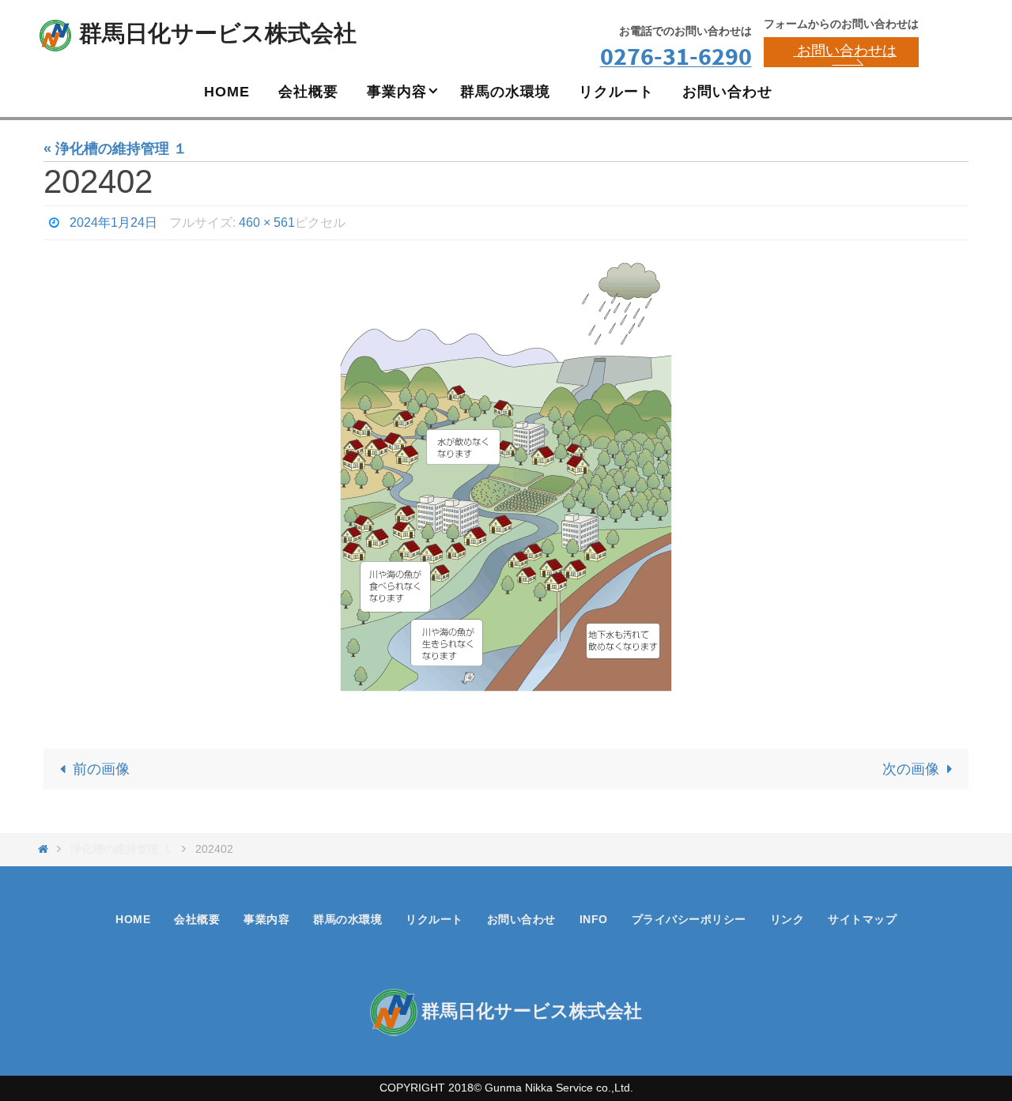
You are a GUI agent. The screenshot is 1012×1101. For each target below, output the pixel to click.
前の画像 (101, 769)
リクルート (434, 919)
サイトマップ (862, 919)
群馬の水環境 (347, 919)
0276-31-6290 (676, 56)
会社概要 (197, 919)
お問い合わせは (845, 50)
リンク (787, 919)
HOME (132, 919)
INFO (594, 919)
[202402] (506, 484)
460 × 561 (267, 222)
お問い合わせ (521, 919)
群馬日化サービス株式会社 (218, 33)
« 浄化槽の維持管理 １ (115, 148)
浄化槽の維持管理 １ (121, 849)
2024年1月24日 (113, 222)
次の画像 (910, 769)
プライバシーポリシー (689, 919)
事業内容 (266, 919)
